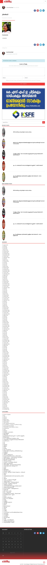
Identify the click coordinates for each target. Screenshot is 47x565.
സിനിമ (4, 518)
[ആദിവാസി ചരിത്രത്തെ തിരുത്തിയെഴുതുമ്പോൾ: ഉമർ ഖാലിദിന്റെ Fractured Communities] (3, 144)
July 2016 (5, 376)
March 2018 (5, 351)
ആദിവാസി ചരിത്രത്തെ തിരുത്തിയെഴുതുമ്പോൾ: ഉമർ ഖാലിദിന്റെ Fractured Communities (28, 143)
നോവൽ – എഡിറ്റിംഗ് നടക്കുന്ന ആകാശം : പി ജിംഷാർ (14, 472)
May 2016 (5, 379)
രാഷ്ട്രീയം (5, 501)
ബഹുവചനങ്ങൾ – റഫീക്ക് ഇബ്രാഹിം (10, 488)
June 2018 (5, 347)
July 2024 (5, 262)
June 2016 (5, 377)
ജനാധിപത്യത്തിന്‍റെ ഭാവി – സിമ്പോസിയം (12, 455)
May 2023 (5, 277)
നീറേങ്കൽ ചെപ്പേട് (6, 470)
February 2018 (6, 352)
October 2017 (5, 357)
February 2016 (6, 382)
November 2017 (6, 356)
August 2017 (5, 360)
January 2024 (5, 268)
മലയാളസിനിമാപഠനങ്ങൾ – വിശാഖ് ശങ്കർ (11, 493)
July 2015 (5, 391)
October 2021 (5, 298)
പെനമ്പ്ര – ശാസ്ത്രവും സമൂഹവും (10, 483)
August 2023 (5, 275)
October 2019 (5, 327)
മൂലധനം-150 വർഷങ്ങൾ (8, 498)
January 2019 (5, 339)
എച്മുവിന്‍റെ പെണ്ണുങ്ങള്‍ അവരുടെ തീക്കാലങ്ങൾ (13, 439)
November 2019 (6, 326)
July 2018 (5, 346)
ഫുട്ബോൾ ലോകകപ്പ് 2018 (8, 487)
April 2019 (5, 335)
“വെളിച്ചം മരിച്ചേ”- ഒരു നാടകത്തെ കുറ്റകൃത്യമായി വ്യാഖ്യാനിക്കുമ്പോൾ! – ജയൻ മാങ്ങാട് (28, 154)
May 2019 (5, 334)
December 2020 (6, 310)
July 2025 (5, 258)
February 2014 (6, 407)
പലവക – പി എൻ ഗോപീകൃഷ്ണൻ (9, 479)
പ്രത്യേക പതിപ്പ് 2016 (7, 484)
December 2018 (6, 340)
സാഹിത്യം (5, 516)
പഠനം (4, 477)
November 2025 (6, 255)
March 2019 (5, 336)
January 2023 (5, 282)
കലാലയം (5, 444)
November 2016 (6, 371)
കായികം (5, 448)
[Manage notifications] (44, 562)
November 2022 (6, 285)
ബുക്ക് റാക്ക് (5, 489)
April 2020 (5, 320)
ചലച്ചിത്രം (5, 453)
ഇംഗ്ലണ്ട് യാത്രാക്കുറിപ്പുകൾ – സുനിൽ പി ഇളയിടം (13, 435)
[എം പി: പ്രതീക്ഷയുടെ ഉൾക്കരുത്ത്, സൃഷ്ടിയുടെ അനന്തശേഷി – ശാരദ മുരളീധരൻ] (3, 177)
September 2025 (6, 257)
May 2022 (5, 291)
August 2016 (5, 375)
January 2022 (5, 296)
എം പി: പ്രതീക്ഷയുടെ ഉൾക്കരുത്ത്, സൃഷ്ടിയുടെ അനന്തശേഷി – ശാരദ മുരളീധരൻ (27, 177)
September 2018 (6, 344)
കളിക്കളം (5, 445)
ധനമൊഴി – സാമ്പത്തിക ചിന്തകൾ (10, 462)
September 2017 (6, 359)
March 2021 (5, 306)
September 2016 (6, 374)
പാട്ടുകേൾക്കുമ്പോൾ (7, 481)
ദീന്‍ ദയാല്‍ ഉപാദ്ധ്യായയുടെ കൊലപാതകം (22, 132)
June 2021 (5, 302)
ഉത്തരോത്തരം (6, 437)
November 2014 (6, 399)
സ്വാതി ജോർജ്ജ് (9, 7)
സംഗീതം (5, 511)
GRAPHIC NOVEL (6, 420)
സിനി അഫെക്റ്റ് (6, 517)
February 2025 (6, 261)
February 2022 (6, 295)
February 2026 (6, 251)
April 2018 (5, 350)
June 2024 (5, 263)
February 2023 (6, 281)
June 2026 (5, 247)
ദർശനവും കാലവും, (7, 460)
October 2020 (5, 312)
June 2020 (5, 317)
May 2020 (5, 318)
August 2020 (5, 315)
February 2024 (6, 267)
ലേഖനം (4, 504)
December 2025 (6, 253)
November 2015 (6, 386)
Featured (5, 418)
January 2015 (5, 397)
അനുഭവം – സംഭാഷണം (8, 432)
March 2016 (5, 381)
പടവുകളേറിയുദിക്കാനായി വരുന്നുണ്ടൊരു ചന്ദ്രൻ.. (13, 475)
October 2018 (5, 342)
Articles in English (6, 414)
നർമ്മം (4, 474)
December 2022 (6, 283)
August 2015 (5, 390)
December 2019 (6, 325)
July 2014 (5, 404)
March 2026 (5, 250)
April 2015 (5, 395)
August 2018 (5, 345)
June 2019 (5, 332)
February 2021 (6, 307)
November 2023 (6, 271)
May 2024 (5, 265)
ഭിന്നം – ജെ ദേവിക (7, 492)
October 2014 (5, 400)
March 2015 (5, 396)
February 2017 (6, 367)
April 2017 (5, 365)
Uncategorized (6, 428)
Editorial (5, 417)
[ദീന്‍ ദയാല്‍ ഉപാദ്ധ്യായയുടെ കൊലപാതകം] (3, 132)
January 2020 (5, 324)
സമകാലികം (5, 513)
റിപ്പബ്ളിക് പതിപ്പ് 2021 (7, 502)
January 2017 (5, 369)
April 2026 (5, 248)
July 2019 (5, 331)
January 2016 (5, 384)
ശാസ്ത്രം (5, 509)
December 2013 (6, 409)
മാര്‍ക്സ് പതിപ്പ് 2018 (7, 497)
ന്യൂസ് (4, 473)
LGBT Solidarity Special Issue (9, 423)
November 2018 (6, 341)
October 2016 (5, 372)
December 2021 (6, 297)
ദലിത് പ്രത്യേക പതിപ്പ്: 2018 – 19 (10, 458)
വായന (4, 508)
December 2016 (6, 370)
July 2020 (5, 316)
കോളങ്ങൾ (5, 452)
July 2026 (5, 246)
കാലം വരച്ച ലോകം (7, 449)
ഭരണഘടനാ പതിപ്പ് (7, 491)
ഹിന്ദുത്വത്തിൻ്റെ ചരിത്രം (8, 522)
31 (3, 549)
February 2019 (6, 337)
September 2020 (6, 313)
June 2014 (5, 405)
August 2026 (5, 245)
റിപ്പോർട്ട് (5, 503)
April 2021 (5, 305)
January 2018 (5, 354)
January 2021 (5, 308)
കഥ (4, 442)
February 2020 (6, 322)
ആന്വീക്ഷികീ (6, 433)
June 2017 (5, 362)
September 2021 (6, 300)
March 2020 (5, 321)
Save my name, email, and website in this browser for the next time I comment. (24, 80)
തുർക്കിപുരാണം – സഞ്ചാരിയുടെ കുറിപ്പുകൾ (12, 457)
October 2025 (5, 256)
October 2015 (5, 387)
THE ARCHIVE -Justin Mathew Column (10, 427)
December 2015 (6, 385)
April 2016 (5, 380)
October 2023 (5, 272)
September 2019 (6, 328)
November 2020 (6, 311)
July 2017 (5, 361)
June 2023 (5, 276)
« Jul (3, 555)
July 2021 (5, 301)
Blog (4, 415)
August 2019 (5, 330)
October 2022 (5, 286)
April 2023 (5, 278)
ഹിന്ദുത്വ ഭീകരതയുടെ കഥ (8, 521)
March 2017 (5, 366)
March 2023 (5, 280)
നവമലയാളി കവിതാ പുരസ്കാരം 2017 (10, 465)
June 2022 (5, 290)
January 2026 (5, 252)
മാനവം (4, 496)
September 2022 (6, 287)
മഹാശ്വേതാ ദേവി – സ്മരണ (9, 494)
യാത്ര (4, 499)
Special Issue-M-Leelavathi (8, 425)
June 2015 (5, 392)
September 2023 (6, 273)
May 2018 (5, 349)
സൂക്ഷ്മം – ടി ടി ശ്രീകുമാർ (8, 519)
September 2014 (6, 401)
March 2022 (5, 293)
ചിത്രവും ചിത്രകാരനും (8, 454)
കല (4, 443)
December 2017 (6, 355)
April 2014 (5, 406)
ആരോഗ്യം (5, 434)
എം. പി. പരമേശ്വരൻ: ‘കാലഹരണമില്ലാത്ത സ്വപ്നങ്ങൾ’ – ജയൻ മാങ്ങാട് (28, 165)
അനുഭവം (5, 430)
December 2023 (6, 270)
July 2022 (5, 288)
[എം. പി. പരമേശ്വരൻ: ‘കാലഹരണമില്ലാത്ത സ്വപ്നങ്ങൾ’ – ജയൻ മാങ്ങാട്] (3, 166)
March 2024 (5, 266)
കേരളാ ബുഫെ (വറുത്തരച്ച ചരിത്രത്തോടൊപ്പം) (12, 450)
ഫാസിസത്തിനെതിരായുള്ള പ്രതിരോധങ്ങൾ (12, 485)
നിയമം (4, 468)
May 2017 (5, 364)
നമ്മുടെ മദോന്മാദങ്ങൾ (8, 463)
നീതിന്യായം (6, 469)
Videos (4, 429)
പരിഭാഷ (5, 478)
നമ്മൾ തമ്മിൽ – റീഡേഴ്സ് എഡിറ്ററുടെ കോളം (12, 464)
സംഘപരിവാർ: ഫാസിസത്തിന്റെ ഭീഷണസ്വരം (12, 512)
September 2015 (6, 389)
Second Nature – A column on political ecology (12, 424)
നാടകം (4, 467)
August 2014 (5, 402)
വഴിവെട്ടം (5, 507)
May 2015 (5, 394)
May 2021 (5, 303)
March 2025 (5, 260)
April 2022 (5, 292)
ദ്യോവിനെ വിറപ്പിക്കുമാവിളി (9, 459)
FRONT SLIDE (6, 419)
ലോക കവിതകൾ (6, 506)
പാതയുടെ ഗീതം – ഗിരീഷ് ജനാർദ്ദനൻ (11, 482)
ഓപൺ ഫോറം (6, 440)
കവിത (4, 447)
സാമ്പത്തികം (6, 514)
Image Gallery (6, 422)
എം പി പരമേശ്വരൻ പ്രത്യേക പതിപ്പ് (11, 438)
